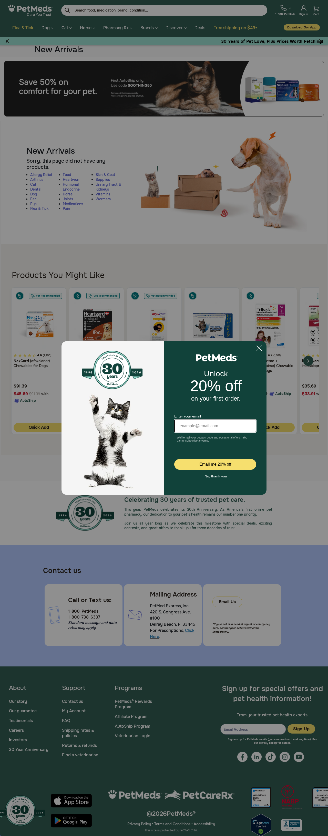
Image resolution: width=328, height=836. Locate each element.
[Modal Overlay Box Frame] (163, 418)
